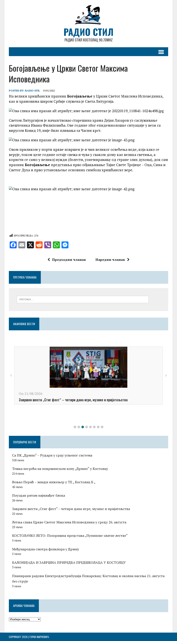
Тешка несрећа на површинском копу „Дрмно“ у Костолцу (60, 468)
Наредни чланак (110, 259)
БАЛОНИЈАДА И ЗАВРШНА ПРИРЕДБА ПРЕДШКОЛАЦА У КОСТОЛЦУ (69, 562)
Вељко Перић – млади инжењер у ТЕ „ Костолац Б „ (53, 482)
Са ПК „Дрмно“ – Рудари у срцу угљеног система (52, 455)
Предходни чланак (69, 259)
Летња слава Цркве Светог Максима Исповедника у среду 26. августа (69, 522)
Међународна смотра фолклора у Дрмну (45, 549)
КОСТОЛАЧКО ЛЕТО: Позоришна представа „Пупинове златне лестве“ (70, 535)
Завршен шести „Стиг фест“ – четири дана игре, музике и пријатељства (73, 399)
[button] (75, 427)
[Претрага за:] (83, 299)
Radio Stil (32, 90)
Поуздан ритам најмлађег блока (38, 495)
